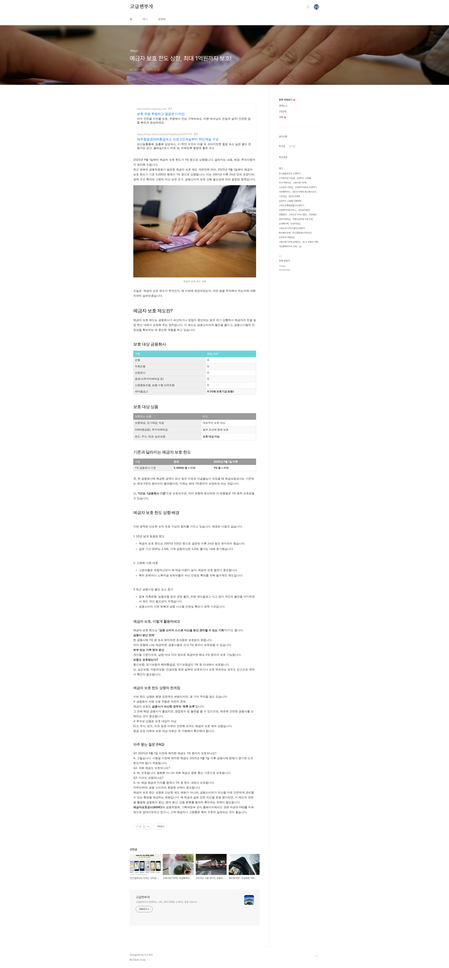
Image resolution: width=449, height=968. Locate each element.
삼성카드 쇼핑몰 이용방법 (290, 201)
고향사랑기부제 (299, 182)
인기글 (292, 146)
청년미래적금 (284, 219)
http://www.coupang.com (151, 108)
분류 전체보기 (286, 99)
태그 (145, 19)
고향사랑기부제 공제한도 (290, 242)
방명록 (162, 19)
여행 (281, 117)
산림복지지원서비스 (287, 210)
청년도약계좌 (294, 196)
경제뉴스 (283, 105)
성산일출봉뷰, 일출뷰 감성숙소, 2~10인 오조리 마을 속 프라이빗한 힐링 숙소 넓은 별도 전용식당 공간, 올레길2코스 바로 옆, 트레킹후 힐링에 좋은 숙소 (194, 146)
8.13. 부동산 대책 (310, 242)
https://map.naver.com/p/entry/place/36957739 (164, 134)
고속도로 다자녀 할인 (298, 214)
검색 (308, 7)
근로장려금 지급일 (287, 178)
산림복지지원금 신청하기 (306, 187)
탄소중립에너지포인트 (302, 232)
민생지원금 (295, 223)
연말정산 (283, 214)
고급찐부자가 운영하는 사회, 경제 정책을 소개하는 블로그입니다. (167, 902)
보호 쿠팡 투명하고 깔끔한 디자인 (161, 114)
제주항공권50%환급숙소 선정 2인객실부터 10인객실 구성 (178, 139)
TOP (316, 956)
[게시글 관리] (148, 826)
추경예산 (313, 214)
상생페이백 (284, 223)
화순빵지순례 (284, 232)
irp (300, 246)
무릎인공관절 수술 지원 (302, 219)
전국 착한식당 (285, 182)
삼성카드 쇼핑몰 (304, 178)
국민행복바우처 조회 (288, 246)
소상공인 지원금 (286, 187)
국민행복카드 (284, 191)
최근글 (282, 146)
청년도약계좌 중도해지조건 (304, 191)
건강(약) (283, 111)
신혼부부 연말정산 (287, 237)
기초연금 (283, 196)
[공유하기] (144, 826)
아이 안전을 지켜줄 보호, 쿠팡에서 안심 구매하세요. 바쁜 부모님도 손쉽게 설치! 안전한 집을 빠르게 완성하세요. (194, 120)
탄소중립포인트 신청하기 (290, 173)
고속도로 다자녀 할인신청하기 (292, 228)
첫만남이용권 (304, 210)
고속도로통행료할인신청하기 (291, 205)
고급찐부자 (141, 6)
